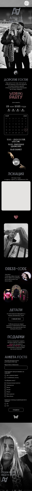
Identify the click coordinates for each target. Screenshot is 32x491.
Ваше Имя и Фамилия (11, 364)
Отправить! (16, 410)
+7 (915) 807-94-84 (16, 319)
